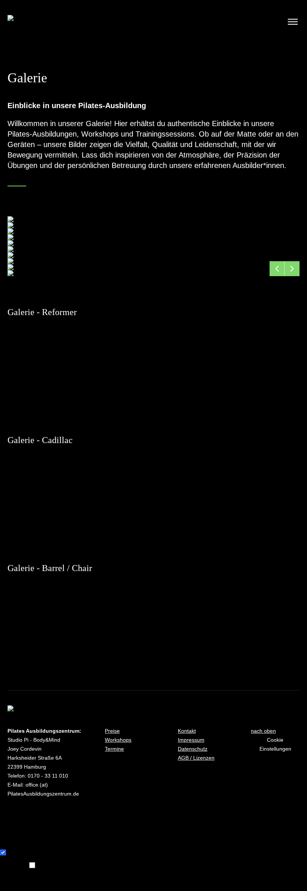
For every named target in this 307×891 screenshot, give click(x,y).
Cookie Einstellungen (275, 744)
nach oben (263, 731)
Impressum (191, 740)
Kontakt (187, 731)
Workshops (118, 740)
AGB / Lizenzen (196, 758)
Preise (112, 731)
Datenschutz (192, 749)
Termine (114, 749)
